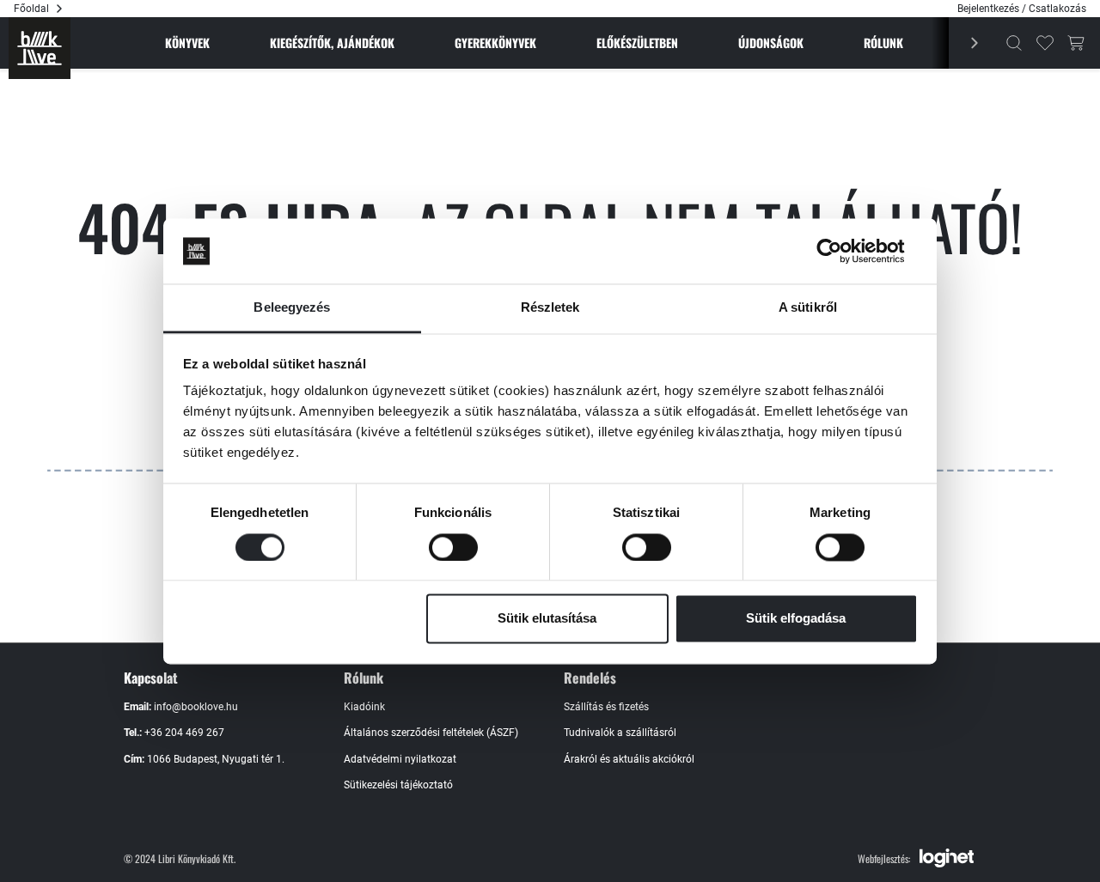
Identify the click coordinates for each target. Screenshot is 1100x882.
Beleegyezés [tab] (292, 308)
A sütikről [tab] (808, 308)
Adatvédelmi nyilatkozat (400, 759)
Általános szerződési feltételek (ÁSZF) (431, 733)
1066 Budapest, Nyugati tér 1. (215, 759)
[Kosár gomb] (1075, 43)
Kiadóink (364, 707)
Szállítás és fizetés (606, 707)
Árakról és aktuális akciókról (629, 759)
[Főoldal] (39, 48)
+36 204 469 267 (184, 733)
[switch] (453, 547)
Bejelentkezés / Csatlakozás (1021, 9)
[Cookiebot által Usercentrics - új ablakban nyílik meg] (842, 251)
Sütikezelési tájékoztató (398, 785)
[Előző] (965, 43)
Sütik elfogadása (796, 618)
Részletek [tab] (550, 308)
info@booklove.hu (196, 707)
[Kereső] (1014, 43)
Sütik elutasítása (547, 618)
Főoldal (31, 9)
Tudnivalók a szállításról (620, 733)
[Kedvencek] (1045, 43)
